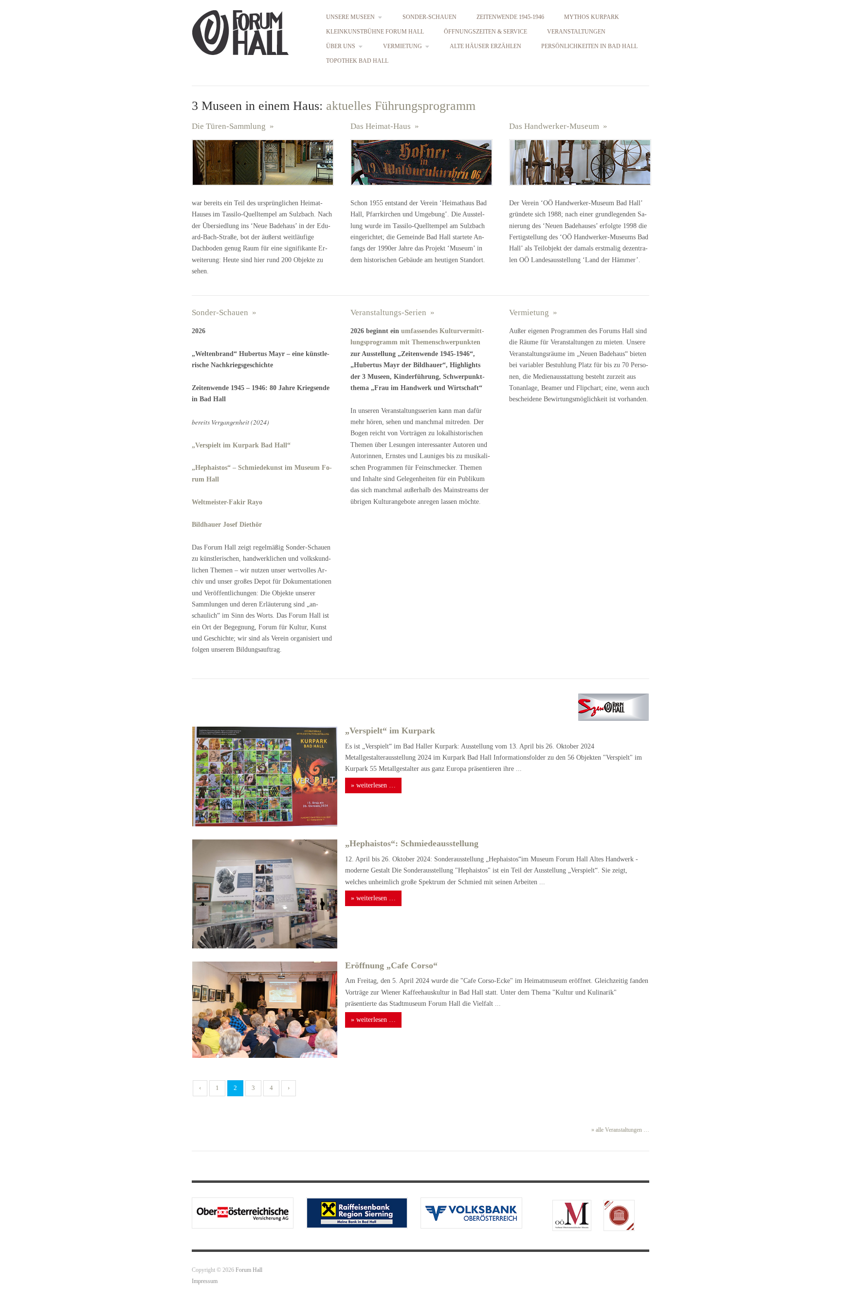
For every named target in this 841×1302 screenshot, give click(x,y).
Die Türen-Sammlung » (233, 126)
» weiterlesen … (373, 785)
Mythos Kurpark (591, 17)
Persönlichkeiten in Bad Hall (589, 47)
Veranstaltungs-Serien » (396, 312)
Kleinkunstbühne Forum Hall (375, 32)
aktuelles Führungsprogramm (399, 106)
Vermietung (402, 47)
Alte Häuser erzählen (485, 47)
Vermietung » (537, 312)
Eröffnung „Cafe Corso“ (391, 965)
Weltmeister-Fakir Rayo (228, 502)
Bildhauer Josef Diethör (227, 524)
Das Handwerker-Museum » (558, 126)
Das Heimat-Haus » (384, 126)
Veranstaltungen (576, 32)
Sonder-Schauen (429, 17)
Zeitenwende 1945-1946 (510, 17)
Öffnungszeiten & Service (485, 32)
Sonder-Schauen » (228, 312)
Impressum (205, 1281)
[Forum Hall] (240, 30)
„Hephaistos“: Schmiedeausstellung (411, 843)
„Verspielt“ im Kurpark (390, 730)
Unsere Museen (350, 17)
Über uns (340, 47)
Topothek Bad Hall (357, 61)
